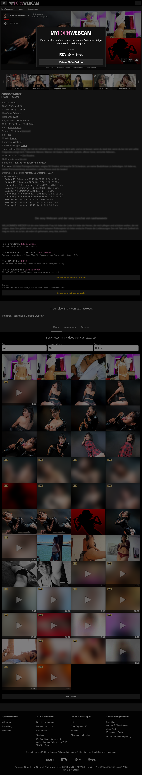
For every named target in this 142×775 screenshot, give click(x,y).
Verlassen (71, 49)
